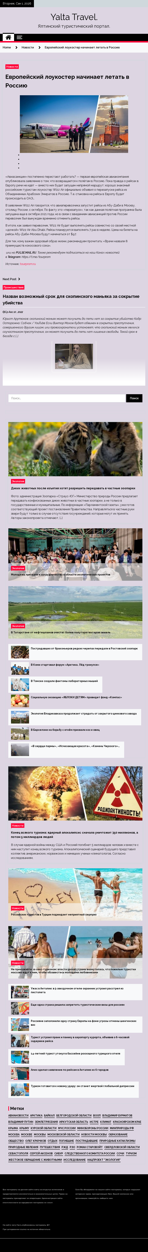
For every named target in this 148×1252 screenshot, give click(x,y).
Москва (13, 1134)
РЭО (72, 1147)
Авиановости (18, 1115)
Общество (16, 1140)
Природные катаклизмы (117, 1140)
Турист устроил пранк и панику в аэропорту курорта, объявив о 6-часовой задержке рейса (80, 1039)
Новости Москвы (94, 1134)
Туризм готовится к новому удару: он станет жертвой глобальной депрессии (82, 1086)
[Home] (8, 37)
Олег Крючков (35, 1140)
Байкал (49, 1115)
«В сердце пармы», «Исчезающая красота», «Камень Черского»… (75, 746)
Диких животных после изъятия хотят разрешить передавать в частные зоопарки (73, 488)
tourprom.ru (28, 264)
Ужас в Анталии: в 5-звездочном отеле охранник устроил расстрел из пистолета (77, 990)
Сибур (58, 1153)
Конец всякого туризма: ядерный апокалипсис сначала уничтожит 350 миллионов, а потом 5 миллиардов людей (74, 835)
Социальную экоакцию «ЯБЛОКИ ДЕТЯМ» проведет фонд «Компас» (76, 697)
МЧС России (67, 1128)
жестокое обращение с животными (35, 1159)
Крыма (13, 1128)
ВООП (97, 1115)
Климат (105, 1121)
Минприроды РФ (122, 1128)
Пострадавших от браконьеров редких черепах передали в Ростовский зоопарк (84, 648)
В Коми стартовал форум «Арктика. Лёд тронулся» (65, 664)
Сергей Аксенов (41, 1153)
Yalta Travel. (74, 17)
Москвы (40, 1134)
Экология (18, 481)
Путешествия (50, 1147)
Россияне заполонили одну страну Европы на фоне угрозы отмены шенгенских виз (83, 1023)
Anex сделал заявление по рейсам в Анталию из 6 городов (69, 1069)
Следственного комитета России (90, 1153)
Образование (118, 1134)
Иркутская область (73, 1121)
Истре (94, 1121)
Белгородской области (74, 1115)
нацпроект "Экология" (104, 1159)
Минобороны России (92, 1128)
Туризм (131, 1153)
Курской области (43, 1128)
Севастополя (18, 1153)
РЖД (65, 1147)
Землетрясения (46, 1121)
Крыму (24, 1128)
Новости (12, 66)
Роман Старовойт (90, 1147)
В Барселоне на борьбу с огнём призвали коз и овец (65, 729)
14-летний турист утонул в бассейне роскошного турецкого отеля (75, 1053)
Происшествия (13, 287)
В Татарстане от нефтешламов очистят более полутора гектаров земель (60, 632)
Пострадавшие (87, 1140)
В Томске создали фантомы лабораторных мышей (64, 681)
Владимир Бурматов (117, 1115)
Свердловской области (122, 1147)
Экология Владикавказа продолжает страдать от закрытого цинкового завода (84, 713)
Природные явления (23, 1147)
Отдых (52, 1140)
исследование (75, 1159)
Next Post (9, 279)
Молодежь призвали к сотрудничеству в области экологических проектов (60, 574)
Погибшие (66, 1140)
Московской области (63, 1134)
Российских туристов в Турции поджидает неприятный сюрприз (54, 914)
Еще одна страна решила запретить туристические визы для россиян (78, 1004)
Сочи (120, 1153)
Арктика (36, 1115)
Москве (26, 1134)
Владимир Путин (20, 1121)
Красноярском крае (127, 1121)
